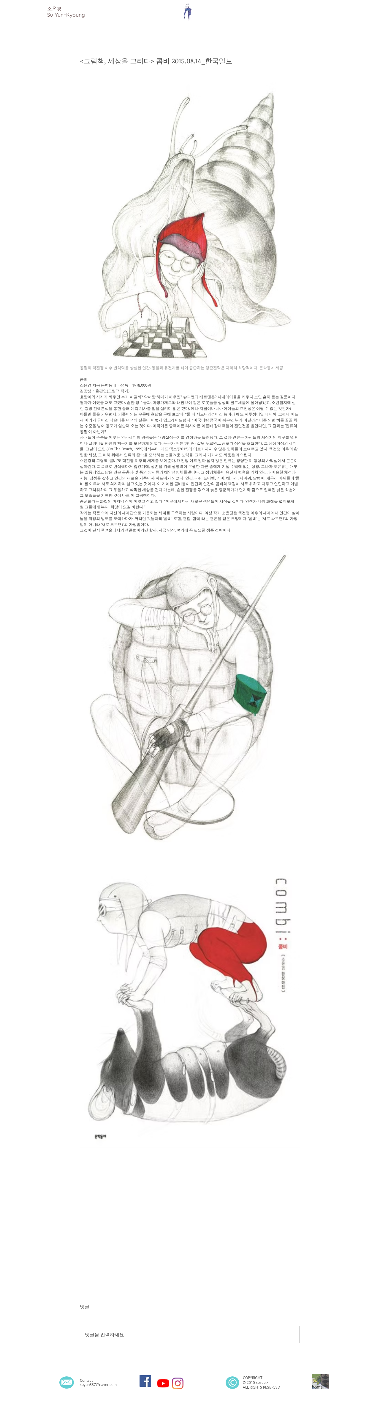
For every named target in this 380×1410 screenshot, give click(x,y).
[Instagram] (177, 1383)
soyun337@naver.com (98, 1384)
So (50, 15)
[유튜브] (163, 1383)
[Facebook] (145, 1381)
